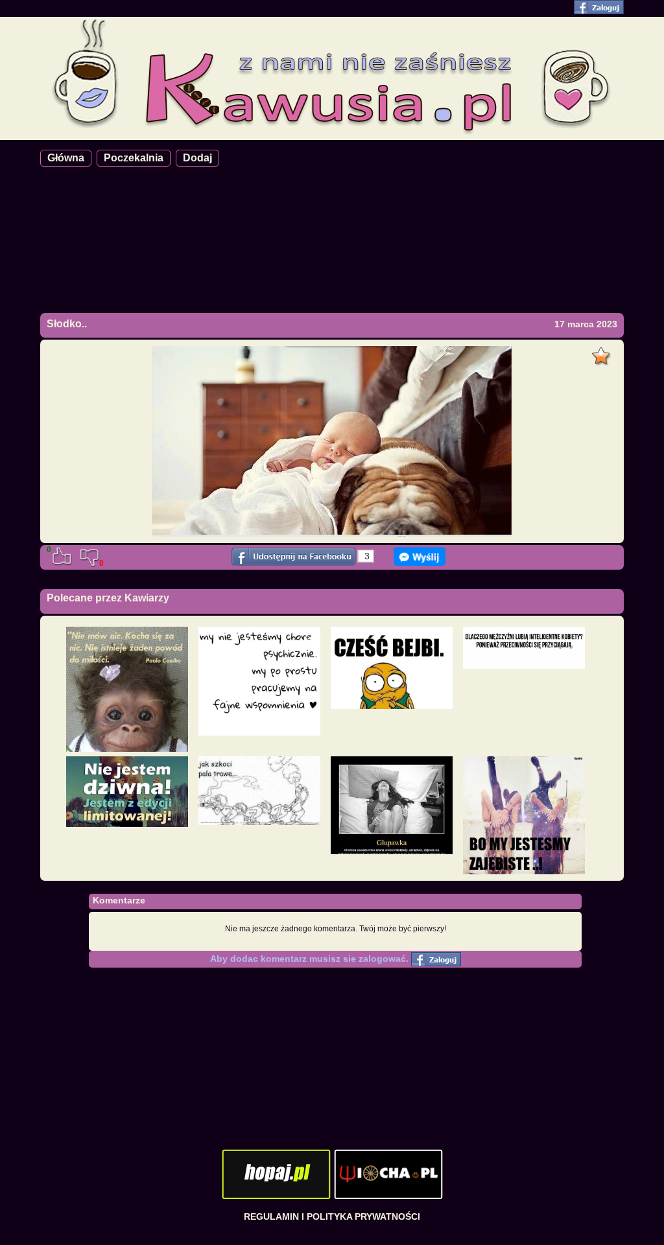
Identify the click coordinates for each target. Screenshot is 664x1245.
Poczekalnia (133, 157)
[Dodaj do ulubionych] (602, 353)
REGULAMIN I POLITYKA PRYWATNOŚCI (332, 1216)
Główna (65, 157)
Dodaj (197, 157)
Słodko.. (67, 323)
